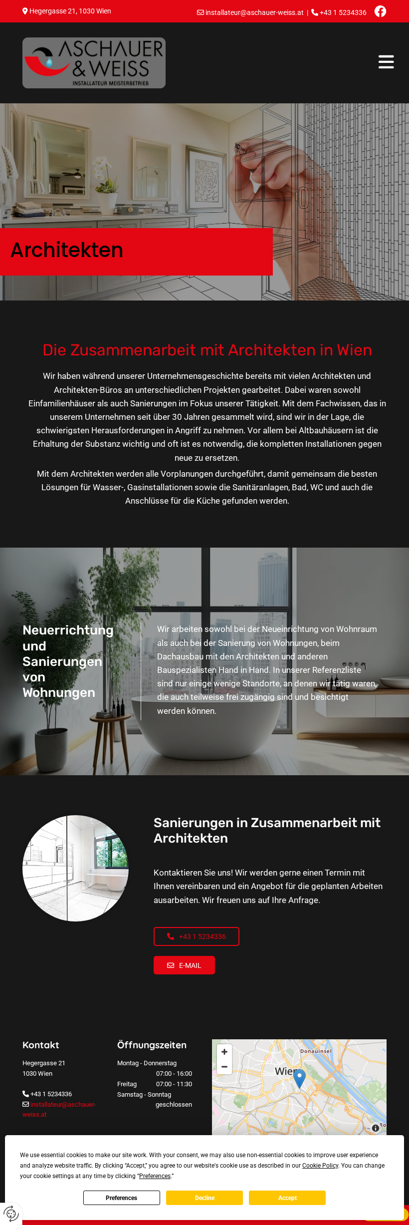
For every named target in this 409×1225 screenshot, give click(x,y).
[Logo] (94, 62)
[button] (283, 62)
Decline (204, 1198)
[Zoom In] (224, 1051)
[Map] (299, 1089)
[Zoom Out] (224, 1066)
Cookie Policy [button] (320, 1165)
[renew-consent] (11, 1214)
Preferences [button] (155, 1176)
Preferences (121, 1198)
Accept (287, 1198)
